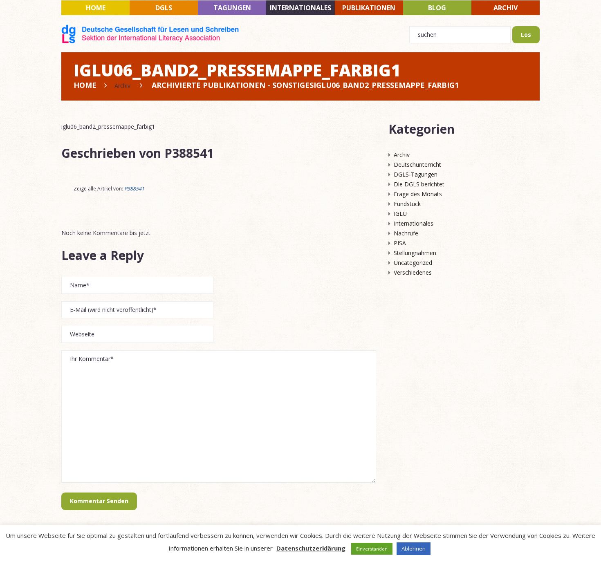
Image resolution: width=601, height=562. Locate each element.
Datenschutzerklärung (310, 548)
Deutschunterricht (417, 164)
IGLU (400, 213)
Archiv (505, 7)
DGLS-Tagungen (415, 174)
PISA (400, 243)
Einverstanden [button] (372, 549)
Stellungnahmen (415, 253)
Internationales (300, 7)
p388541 (189, 153)
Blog (437, 7)
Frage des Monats (418, 194)
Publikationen (368, 7)
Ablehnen (413, 548)
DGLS (163, 7)
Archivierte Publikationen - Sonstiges (233, 85)
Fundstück (407, 204)
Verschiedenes (413, 272)
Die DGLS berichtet (419, 184)
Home (95, 7)
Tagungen (232, 7)
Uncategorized (413, 262)
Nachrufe (406, 233)
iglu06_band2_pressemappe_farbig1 (108, 126)
